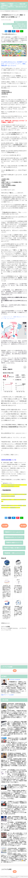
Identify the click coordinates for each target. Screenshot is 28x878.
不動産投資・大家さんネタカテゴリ (14, 553)
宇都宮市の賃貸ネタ (21, 24)
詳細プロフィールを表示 (7, 694)
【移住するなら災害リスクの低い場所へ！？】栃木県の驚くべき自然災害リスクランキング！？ (17, 739)
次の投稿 (4, 525)
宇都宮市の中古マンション (7, 494)
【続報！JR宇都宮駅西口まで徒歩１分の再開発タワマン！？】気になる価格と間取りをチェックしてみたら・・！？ (17, 787)
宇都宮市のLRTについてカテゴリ (14, 537)
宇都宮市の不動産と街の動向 (19, 26)
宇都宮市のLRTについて (9, 24)
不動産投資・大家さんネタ (20, 27)
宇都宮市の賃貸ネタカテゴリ (14, 542)
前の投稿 (23, 525)
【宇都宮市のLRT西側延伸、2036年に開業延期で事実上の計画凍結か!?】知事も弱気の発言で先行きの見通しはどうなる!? (17, 755)
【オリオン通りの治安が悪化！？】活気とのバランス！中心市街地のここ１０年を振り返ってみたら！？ (17, 834)
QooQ (16, 877)
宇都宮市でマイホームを (20, 22)
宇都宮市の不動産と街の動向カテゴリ (14, 547)
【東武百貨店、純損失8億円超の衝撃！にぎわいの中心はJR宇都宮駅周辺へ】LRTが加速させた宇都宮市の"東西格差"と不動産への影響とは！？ (16, 706)
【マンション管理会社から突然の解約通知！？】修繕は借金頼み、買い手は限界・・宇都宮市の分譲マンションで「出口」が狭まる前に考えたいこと (17, 723)
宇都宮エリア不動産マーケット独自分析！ (14, 4)
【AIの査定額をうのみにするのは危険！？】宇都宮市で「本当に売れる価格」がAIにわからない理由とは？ (17, 771)
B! (13, 31)
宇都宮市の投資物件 (10, 496)
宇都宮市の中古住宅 (18, 494)
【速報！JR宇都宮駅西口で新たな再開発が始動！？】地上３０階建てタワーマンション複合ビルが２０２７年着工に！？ (17, 818)
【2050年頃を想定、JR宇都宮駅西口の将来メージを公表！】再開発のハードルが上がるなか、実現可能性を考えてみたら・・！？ (17, 850)
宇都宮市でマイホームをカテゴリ (14, 532)
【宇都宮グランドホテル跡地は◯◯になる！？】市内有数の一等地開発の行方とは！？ (17, 803)
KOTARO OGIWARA (14, 679)
